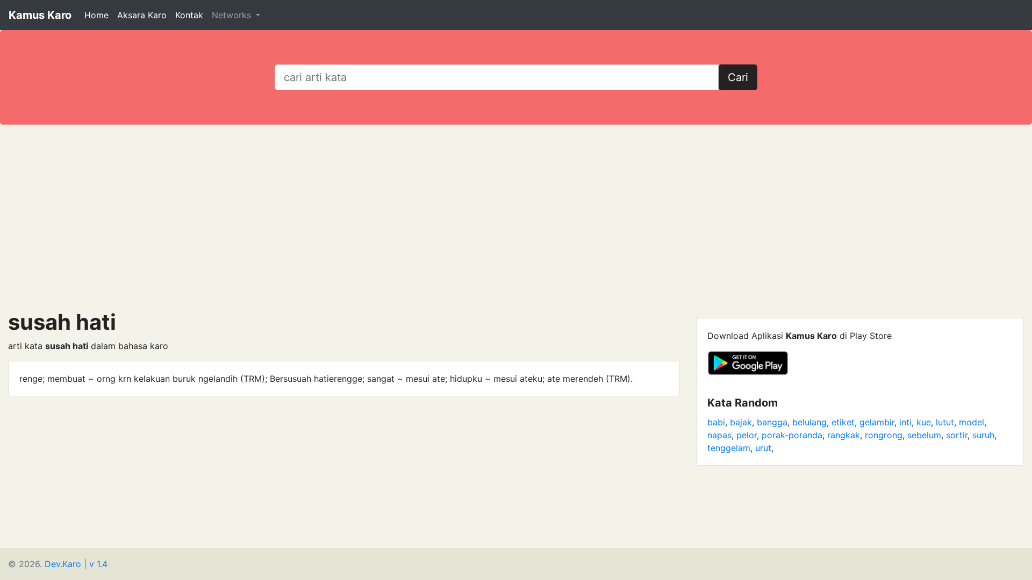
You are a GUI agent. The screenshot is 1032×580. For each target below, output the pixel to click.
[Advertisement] (516, 217)
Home (96, 15)
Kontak (189, 15)
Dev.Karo (63, 564)
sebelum (924, 435)
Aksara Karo (142, 15)
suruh (983, 435)
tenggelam (728, 448)
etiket (843, 422)
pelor (746, 435)
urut (763, 448)
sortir (957, 435)
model (971, 422)
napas (719, 435)
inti (905, 422)
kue (923, 422)
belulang (809, 422)
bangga (772, 422)
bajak (741, 422)
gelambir (876, 422)
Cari (738, 77)
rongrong (883, 435)
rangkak (843, 435)
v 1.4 (98, 564)
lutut (945, 422)
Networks (233, 15)
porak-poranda (792, 435)
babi (716, 422)
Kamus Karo (40, 15)
